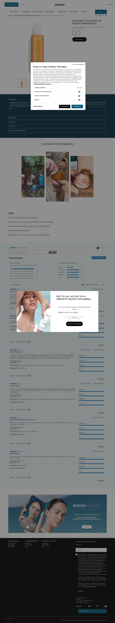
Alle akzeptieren (77, 106)
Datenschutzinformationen (40, 83)
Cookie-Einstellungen (38, 106)
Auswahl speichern (64, 106)
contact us (74, 316)
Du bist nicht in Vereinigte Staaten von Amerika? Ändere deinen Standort (74, 308)
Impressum (49, 83)
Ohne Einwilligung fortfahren (78, 64)
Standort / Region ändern (74, 323)
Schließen (96, 293)
